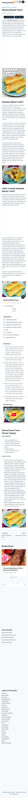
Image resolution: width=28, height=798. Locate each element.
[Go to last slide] (4, 562)
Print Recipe (20, 17)
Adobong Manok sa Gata (7, 535)
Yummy (6, 572)
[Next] (24, 562)
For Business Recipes (7, 713)
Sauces (3, 731)
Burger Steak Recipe (7, 632)
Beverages (4, 697)
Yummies (5, 13)
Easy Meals (13, 7)
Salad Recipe (5, 729)
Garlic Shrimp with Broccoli (8, 640)
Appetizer (4, 693)
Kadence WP (14, 794)
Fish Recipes (5, 711)
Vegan (3, 741)
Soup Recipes (5, 737)
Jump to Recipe (9, 17)
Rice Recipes (5, 727)
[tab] (11, 577)
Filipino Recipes (6, 709)
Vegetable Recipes (6, 743)
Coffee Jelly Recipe (7, 642)
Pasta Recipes (5, 721)
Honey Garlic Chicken (20, 534)
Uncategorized (5, 739)
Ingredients (4, 715)
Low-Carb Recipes (6, 717)
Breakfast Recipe (6, 7)
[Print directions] (23, 297)
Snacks (3, 735)
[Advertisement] (14, 53)
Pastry (3, 723)
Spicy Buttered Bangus (7, 637)
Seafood (4, 733)
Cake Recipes (5, 701)
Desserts (4, 705)
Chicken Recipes (6, 703)
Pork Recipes (5, 725)
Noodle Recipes (6, 719)
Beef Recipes (5, 695)
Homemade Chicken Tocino (9, 635)
